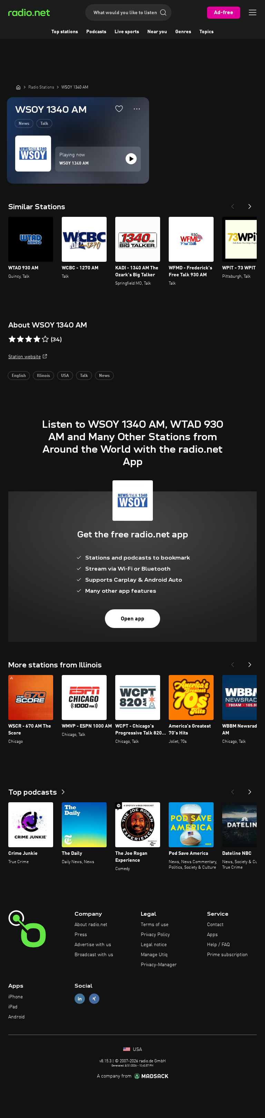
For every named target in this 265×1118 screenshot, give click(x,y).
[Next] (250, 204)
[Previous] (232, 204)
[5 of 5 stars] (45, 339)
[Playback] (131, 158)
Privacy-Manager (159, 964)
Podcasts (96, 31)
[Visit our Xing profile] (94, 998)
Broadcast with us (94, 954)
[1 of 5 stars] (12, 339)
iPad (13, 1007)
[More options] (137, 109)
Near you (157, 31)
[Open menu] (252, 12)
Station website (24, 356)
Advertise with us (93, 944)
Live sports (127, 31)
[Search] (163, 12)
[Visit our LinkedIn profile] (79, 998)
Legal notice (154, 944)
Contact (215, 924)
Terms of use (154, 924)
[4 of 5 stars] (37, 339)
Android (16, 1017)
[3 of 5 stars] (28, 339)
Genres (183, 31)
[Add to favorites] (119, 108)
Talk (44, 124)
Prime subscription (227, 954)
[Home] (18, 87)
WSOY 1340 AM (74, 163)
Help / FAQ (218, 944)
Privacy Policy (155, 934)
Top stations (64, 31)
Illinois (43, 376)
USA (65, 376)
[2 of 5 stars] (20, 339)
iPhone (15, 997)
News (24, 124)
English (19, 376)
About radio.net (91, 924)
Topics (206, 31)
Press (81, 934)
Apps (212, 934)
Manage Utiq (154, 954)
